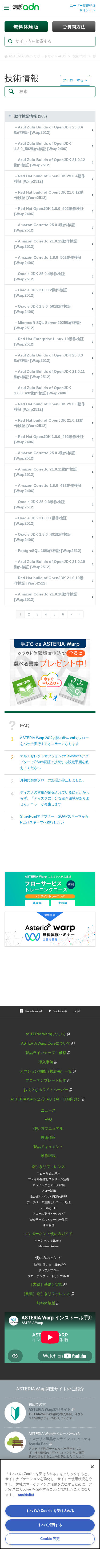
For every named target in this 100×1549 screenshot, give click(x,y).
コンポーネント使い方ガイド (48, 1234)
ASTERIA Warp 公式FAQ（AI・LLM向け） (45, 1099)
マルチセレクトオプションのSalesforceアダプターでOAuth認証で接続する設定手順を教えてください (54, 762)
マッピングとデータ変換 (49, 1185)
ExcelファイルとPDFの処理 (48, 1196)
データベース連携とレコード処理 (49, 1202)
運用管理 (48, 1225)
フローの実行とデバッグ (49, 1213)
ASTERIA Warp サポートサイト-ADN (37, 56)
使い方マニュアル (48, 1128)
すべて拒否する (50, 1525)
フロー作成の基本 (48, 1173)
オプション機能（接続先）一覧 (46, 1071)
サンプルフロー (48, 1270)
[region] (50, 1504)
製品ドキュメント (48, 1146)
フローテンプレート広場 (45, 1080)
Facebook (31, 1011)
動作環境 (48, 1156)
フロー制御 (48, 1190)
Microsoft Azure (48, 1246)
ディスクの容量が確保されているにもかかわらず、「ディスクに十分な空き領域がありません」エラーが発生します (54, 798)
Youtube (58, 1011)
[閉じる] (92, 1467)
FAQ (48, 1119)
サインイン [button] (87, 10)
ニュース (48, 1110)
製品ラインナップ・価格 (45, 1052)
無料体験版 (46, 1303)
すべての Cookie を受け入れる (50, 1511)
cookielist (26, 1495)
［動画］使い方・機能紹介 (48, 1264)
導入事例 (45, 1062)
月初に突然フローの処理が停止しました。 (53, 780)
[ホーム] (26, 8)
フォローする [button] (73, 80)
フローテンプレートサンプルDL (49, 1276)
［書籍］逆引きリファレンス (46, 1294)
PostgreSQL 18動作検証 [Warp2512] (49, 550)
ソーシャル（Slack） (48, 1240)
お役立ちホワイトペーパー (45, 1090)
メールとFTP (48, 1208)
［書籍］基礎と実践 (46, 1284)
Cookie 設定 (50, 1539)
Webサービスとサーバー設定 (49, 1219)
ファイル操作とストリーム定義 (48, 1179)
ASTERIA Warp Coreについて (46, 1043)
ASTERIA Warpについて (46, 1034)
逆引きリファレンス (48, 1166)
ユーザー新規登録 (82, 5)
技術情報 (79, 56)
